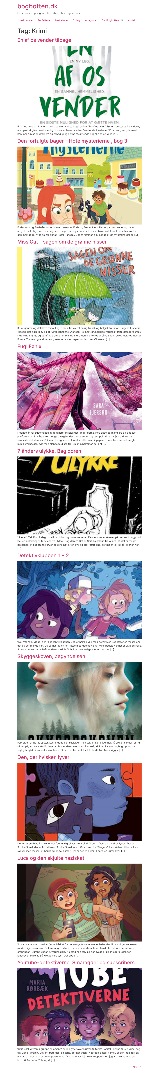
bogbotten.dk (37, 6)
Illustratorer (61, 20)
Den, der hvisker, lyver (43, 757)
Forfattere (44, 20)
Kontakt (132, 20)
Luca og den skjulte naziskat (50, 858)
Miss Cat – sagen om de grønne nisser (62, 242)
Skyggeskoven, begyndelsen (51, 656)
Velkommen (26, 20)
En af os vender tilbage (44, 40)
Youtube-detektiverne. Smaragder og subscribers (76, 962)
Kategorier (91, 20)
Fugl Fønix (29, 346)
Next (137, 1067)
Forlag (76, 20)
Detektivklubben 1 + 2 (43, 555)
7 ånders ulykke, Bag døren (49, 451)
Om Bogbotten (110, 20)
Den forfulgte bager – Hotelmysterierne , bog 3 (72, 141)
